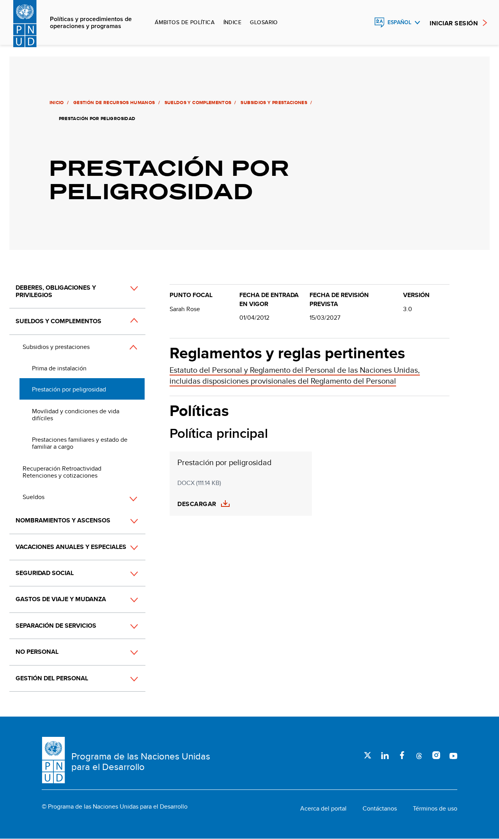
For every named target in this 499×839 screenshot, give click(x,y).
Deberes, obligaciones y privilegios (56, 291)
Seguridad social (45, 572)
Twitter (368, 755)
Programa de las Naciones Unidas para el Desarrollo (140, 761)
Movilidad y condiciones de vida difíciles (75, 415)
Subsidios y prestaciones (274, 102)
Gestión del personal (52, 678)
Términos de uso (435, 808)
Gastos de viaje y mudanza (61, 599)
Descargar (196, 504)
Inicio (57, 102)
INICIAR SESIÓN (454, 23)
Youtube (453, 755)
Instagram (436, 755)
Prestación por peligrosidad (69, 389)
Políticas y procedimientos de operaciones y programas (91, 23)
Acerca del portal (323, 808)
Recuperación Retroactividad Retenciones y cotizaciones (62, 472)
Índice (232, 22)
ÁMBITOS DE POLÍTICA (184, 22)
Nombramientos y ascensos (63, 520)
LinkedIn (385, 755)
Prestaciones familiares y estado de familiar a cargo (79, 443)
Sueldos (33, 496)
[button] (125, 295)
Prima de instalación (59, 368)
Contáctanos (380, 808)
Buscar (362, 23)
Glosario (264, 22)
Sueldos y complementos (198, 102)
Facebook (402, 755)
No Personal (37, 651)
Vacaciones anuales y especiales (71, 546)
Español (399, 22)
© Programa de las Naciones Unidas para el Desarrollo (115, 806)
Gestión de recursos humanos (114, 102)
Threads (419, 755)
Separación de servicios (56, 625)
